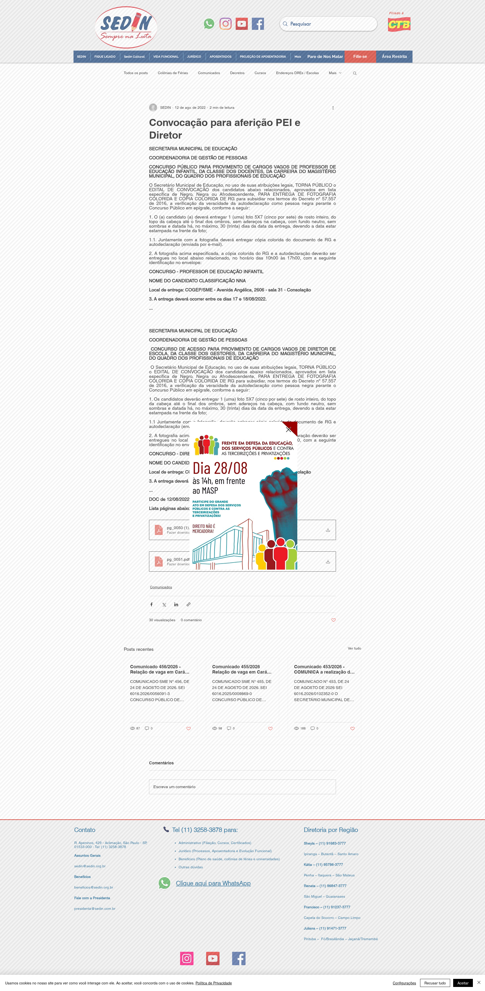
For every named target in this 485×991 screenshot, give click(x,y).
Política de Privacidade (214, 982)
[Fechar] (479, 983)
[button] (288, 429)
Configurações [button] (404, 982)
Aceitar (463, 982)
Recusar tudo (435, 982)
